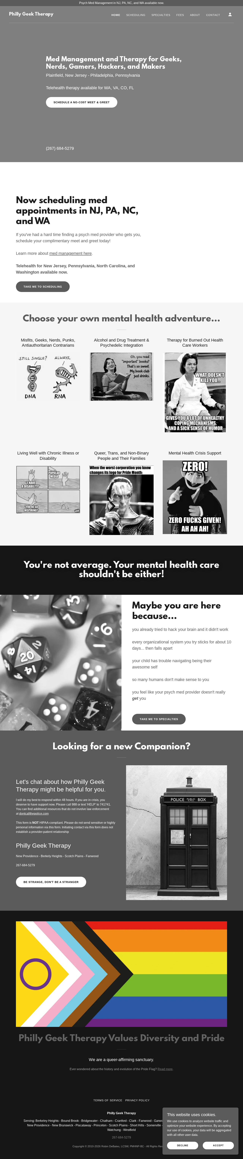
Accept (218, 1145)
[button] (230, 14)
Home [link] (115, 15)
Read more (165, 1069)
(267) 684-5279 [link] (60, 148)
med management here (70, 253)
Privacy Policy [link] (137, 1100)
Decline (182, 1145)
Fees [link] (180, 15)
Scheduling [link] (135, 15)
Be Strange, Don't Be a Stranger (51, 882)
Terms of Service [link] (107, 1100)
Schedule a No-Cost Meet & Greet (82, 102)
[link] (31, 14)
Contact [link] (213, 15)
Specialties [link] (160, 15)
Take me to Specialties (159, 719)
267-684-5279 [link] (25, 865)
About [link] (195, 15)
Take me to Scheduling (43, 286)
